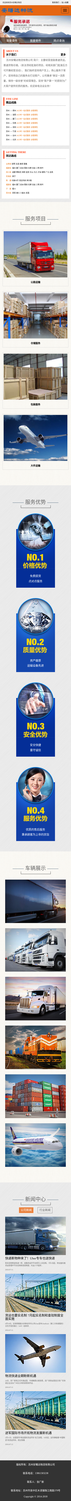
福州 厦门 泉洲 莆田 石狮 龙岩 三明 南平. (25, 174)
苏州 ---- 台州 (22, 125)
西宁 (11, 166)
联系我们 (55, 2)
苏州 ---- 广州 (22, 133)
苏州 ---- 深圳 (22, 117)
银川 (11, 178)
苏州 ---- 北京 (22, 129)
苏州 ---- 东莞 (22, 112)
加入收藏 (65, 2)
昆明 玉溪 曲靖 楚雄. (17, 186)
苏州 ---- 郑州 (22, 137)
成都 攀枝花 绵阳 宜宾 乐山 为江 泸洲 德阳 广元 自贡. (30, 161)
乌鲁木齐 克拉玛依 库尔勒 (19, 170)
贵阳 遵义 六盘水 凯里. (18, 182)
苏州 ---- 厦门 (22, 108)
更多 (63, 54)
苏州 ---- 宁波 (22, 121)
